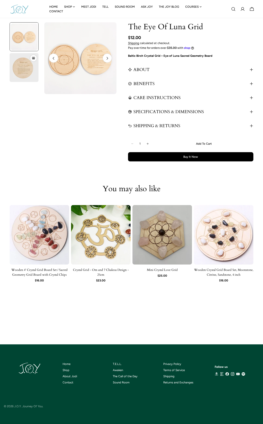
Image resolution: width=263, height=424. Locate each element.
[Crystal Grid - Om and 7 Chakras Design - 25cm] (101, 235)
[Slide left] (53, 58)
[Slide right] (107, 58)
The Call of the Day (125, 376)
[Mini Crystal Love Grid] (162, 235)
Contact (68, 382)
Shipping (133, 43)
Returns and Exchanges (178, 382)
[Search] (233, 9)
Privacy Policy (172, 364)
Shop (66, 370)
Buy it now (190, 157)
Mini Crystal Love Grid (162, 270)
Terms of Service (174, 370)
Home (66, 364)
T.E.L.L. (117, 364)
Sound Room (121, 382)
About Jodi (70, 376)
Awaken (118, 370)
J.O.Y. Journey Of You (28, 406)
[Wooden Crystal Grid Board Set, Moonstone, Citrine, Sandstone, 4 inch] (223, 235)
